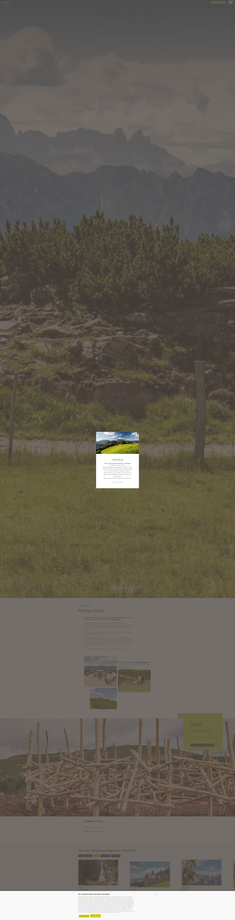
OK (84, 916)
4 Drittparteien (91, 896)
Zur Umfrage (119, 482)
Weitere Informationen (95, 916)
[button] (156, 894)
